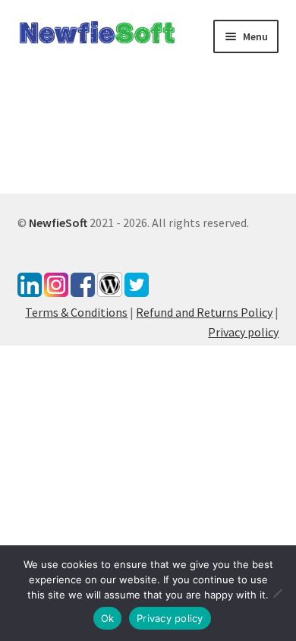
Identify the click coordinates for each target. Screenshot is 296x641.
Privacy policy (243, 331)
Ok (108, 618)
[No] (277, 593)
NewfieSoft (58, 222)
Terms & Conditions (76, 312)
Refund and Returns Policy (204, 312)
